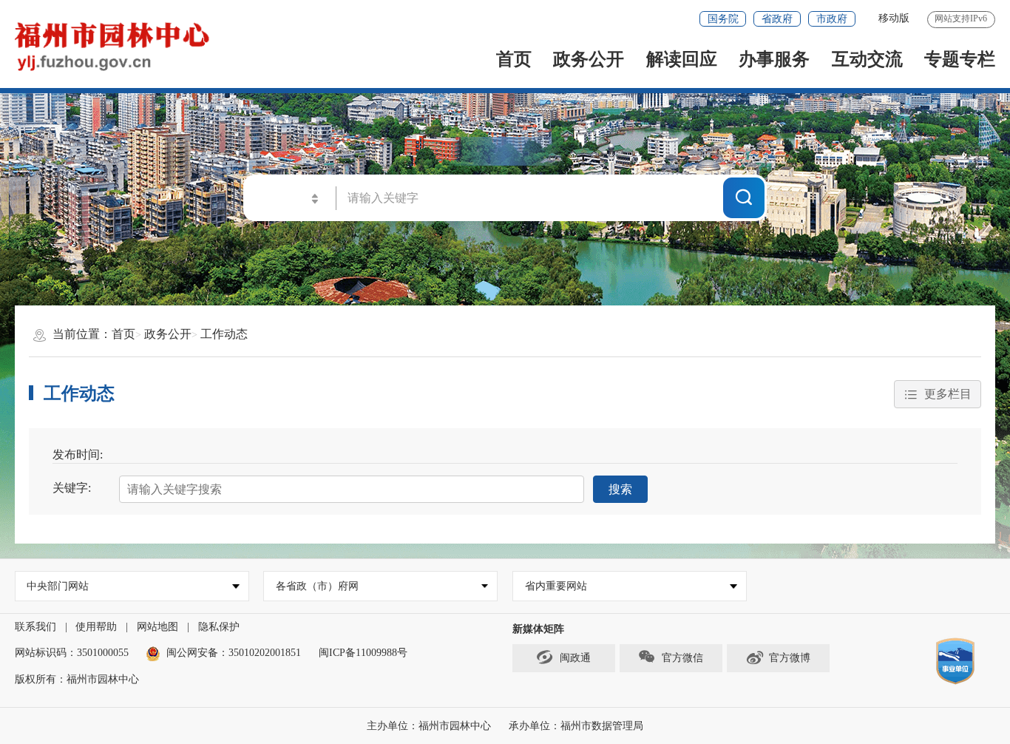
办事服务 (774, 59)
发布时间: (77, 454)
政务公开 (588, 59)
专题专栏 (959, 59)
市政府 (831, 18)
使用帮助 (96, 626)
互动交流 (867, 59)
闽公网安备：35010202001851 (233, 652)
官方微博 (789, 657)
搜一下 (743, 197)
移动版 (893, 18)
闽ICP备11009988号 (363, 652)
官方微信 (682, 657)
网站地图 (157, 626)
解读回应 (681, 59)
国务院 (723, 18)
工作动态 (224, 334)
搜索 (620, 489)
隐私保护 (219, 626)
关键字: (71, 487)
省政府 (777, 18)
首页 (514, 59)
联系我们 (35, 626)
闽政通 (575, 657)
